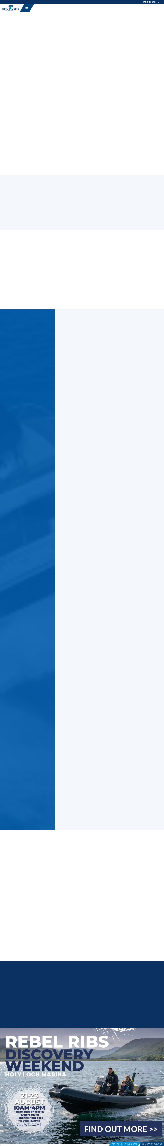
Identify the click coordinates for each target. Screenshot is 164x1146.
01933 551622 (79, 996)
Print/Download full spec (128, 142)
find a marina (110, 949)
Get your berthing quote (124, 1144)
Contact (19, 263)
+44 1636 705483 (26, 279)
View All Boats (21, 581)
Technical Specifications (29, 259)
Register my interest (129, 137)
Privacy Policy (71, 1020)
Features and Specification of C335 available (42, 254)
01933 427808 (79, 985)
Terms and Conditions (85, 1020)
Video (115, 146)
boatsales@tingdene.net (83, 999)
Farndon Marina (119, 31)
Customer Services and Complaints (119, 1020)
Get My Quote (15, 877)
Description (21, 249)
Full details (79, 356)
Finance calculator (152, 1144)
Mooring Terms (139, 1020)
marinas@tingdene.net (83, 988)
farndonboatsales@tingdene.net (33, 282)
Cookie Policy (100, 1020)
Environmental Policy (154, 1020)
